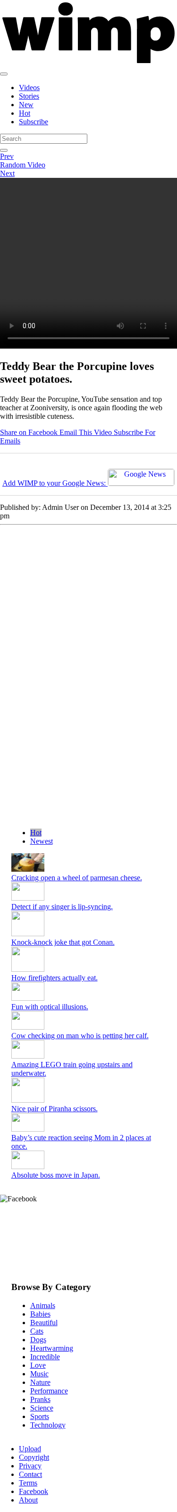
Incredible (45, 1357)
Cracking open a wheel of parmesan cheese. (76, 878)
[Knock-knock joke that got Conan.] (27, 934)
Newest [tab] (41, 841)
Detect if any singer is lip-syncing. (62, 907)
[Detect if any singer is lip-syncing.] (27, 898)
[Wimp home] (88, 63)
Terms (28, 1483)
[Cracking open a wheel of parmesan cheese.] (27, 869)
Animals (42, 1305)
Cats (36, 1331)
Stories (29, 96)
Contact (30, 1474)
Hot (24, 113)
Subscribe (33, 122)
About (28, 1500)
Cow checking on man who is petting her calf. (80, 1036)
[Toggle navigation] (4, 74)
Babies (40, 1314)
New (26, 105)
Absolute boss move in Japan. (55, 1175)
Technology (48, 1425)
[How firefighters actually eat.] (27, 969)
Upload (30, 1449)
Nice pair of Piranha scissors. (54, 1109)
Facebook (33, 1491)
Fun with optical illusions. (49, 1007)
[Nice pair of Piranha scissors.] (27, 1100)
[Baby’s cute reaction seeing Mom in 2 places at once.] (27, 1129)
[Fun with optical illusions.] (27, 998)
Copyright (34, 1457)
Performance (49, 1391)
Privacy (30, 1466)
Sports (39, 1416)
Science (41, 1408)
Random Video (22, 165)
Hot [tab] (36, 833)
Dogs (38, 1340)
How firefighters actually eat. (54, 978)
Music (39, 1374)
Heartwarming (51, 1348)
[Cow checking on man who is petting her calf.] (27, 1027)
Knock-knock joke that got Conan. (63, 942)
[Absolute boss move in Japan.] (27, 1166)
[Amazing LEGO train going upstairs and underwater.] (27, 1056)
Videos (29, 87)
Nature (40, 1382)
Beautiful (44, 1322)
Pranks (40, 1399)
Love (38, 1365)
